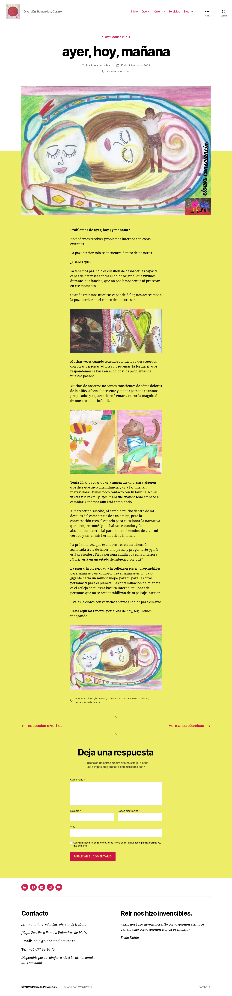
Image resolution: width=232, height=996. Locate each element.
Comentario (77, 779)
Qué (144, 11)
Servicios (174, 11)
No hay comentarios (118, 71)
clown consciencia (116, 37)
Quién (157, 11)
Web (72, 826)
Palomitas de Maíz (101, 65)
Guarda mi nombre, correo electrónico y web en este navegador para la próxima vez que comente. (117, 844)
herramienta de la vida (87, 702)
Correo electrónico (129, 811)
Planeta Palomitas (44, 987)
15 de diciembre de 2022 (135, 65)
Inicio (134, 11)
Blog (187, 11)
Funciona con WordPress (76, 987)
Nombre (75, 811)
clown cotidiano (139, 698)
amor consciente (84, 698)
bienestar (100, 698)
